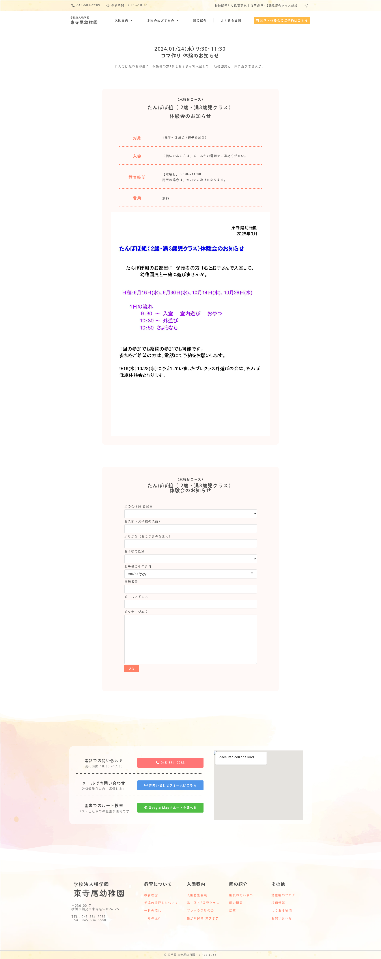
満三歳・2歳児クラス (203, 902)
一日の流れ (152, 910)
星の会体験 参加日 (138, 506)
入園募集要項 (197, 895)
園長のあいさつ (241, 895)
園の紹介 (200, 20)
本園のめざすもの (160, 20)
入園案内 (121, 20)
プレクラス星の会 (200, 910)
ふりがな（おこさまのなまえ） (148, 536)
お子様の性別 (134, 551)
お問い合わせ (281, 918)
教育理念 (151, 895)
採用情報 (278, 902)
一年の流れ (152, 918)
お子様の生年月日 (138, 566)
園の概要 (236, 902)
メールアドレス (136, 596)
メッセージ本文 (136, 611)
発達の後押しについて (161, 902)
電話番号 (131, 581)
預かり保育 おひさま (203, 918)
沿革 (232, 910)
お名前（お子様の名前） (143, 521)
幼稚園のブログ (283, 895)
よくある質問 (231, 20)
